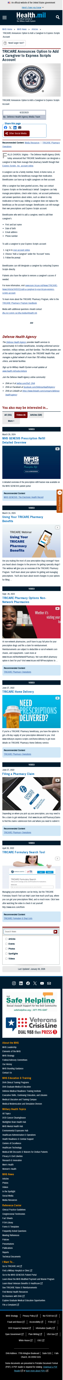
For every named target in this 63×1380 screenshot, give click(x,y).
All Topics (6, 1113)
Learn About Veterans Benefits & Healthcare (21, 1283)
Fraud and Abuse (14, 1321)
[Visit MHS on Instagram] (14, 984)
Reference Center (12, 1205)
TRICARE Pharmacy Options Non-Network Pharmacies (24, 600)
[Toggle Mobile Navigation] (4, 17)
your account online (21, 250)
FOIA (50, 1321)
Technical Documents (11, 1256)
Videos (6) (20, 414)
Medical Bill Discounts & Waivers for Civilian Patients (25, 1151)
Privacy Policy (29, 1315)
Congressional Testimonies (13, 1214)
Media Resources (32, 142)
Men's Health (7, 1164)
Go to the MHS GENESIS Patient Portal (19, 1274)
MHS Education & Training (16, 1078)
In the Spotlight (8, 1191)
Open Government (13, 1334)
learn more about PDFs (35, 1370)
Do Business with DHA (12, 1296)
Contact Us (7, 1072)
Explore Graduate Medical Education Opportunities (23, 1300)
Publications (7, 1248)
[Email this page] (19, 127)
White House (24, 1340)
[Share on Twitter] (10, 127)
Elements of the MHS (11, 1051)
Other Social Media (18, 133)
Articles (11, 939)
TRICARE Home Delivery (18, 692)
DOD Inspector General (18, 1328)
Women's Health (9, 1168)
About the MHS (10, 1042)
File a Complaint (9, 1304)
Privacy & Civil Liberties (12, 1156)
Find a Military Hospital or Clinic (15, 1270)
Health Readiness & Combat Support (18, 1139)
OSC (39, 1340)
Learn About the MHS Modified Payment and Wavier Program (28, 1279)
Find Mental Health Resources (15, 1291)
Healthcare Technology (12, 1147)
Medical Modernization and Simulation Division (22, 1103)
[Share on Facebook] (5, 127)
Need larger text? (16, 42)
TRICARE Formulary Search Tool (23, 852)
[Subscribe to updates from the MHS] (49, 984)
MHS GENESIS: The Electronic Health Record (23, 497)
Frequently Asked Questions (14, 1231)
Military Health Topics (14, 1109)
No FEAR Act (48, 1315)
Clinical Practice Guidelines (14, 1209)
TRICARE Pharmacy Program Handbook (19, 303)
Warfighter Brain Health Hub (14, 1122)
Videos (11, 958)
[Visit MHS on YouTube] (42, 984)
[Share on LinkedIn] (15, 127)
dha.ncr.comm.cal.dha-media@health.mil (19, 313)
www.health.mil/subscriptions (14, 371)
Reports (5, 1252)
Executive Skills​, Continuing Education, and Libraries (24, 1095)
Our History (7, 1064)
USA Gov (51, 1334)
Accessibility (34, 1321)
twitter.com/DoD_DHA (25, 383)
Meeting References (10, 1235)
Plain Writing (33, 1334)
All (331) (8, 414)
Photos (11, 948)
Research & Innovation (12, 1160)
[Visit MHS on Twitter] (35, 984)
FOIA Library (7, 1222)
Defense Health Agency (16, 342)
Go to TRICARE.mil (10, 1266)
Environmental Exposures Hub (15, 1130)
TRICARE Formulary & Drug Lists (18, 918)
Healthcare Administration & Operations (19, 1134)
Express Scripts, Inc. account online (17, 165)
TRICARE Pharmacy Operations (17, 672)
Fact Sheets (7, 1218)
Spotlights (13, 953)
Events (11, 944)
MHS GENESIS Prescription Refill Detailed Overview (23, 440)
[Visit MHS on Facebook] (28, 984)
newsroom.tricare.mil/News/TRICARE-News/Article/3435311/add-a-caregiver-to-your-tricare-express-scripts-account (30, 289)
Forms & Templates (10, 1226)
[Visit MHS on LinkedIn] (21, 984)
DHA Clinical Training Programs (15, 1082)
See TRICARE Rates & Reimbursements (19, 1287)
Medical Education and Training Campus (19, 1099)
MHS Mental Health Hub (12, 1126)
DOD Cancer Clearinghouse (14, 1117)
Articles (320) (36, 414)
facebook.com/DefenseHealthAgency (39, 387)
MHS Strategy (8, 1055)
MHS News (8, 1174)
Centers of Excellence (11, 1143)
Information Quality (44, 1328)
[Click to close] (60, 492)
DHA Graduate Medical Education (16, 1086)
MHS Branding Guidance (12, 1068)
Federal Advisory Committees (14, 1060)
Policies (5, 1239)
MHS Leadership (9, 1047)
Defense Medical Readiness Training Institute (21, 1091)
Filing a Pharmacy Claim (18, 774)
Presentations (8, 1243)
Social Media (7, 1195)
